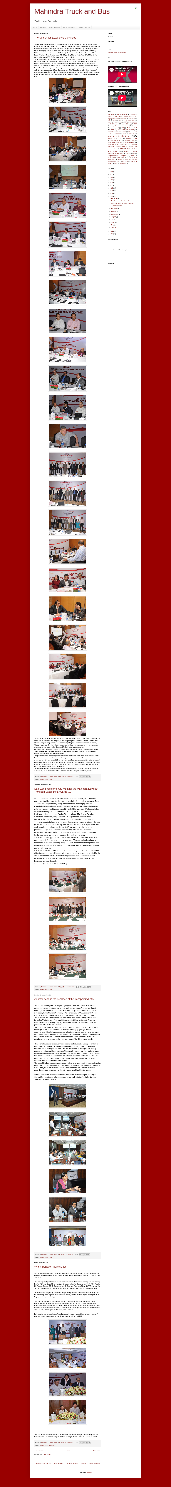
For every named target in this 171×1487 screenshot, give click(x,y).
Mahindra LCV (58, 1463)
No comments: (69, 776)
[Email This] (80, 776)
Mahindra (131, 133)
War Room (123, 163)
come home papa (129, 120)
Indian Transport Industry (125, 130)
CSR (125, 122)
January (114, 228)
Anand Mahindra (122, 114)
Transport (125, 161)
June (113, 222)
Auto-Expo (118, 116)
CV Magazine (133, 122)
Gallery (43, 27)
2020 (111, 174)
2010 (111, 234)
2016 (111, 185)
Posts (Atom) (47, 1454)
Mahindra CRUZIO (131, 138)
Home (34, 27)
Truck (115, 163)
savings (129, 157)
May (112, 225)
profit (132, 155)
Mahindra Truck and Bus (72, 11)
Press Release (54, 27)
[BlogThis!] (83, 776)
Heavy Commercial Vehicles (119, 126)
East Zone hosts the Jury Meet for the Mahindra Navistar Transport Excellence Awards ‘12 (65, 790)
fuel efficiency (126, 124)
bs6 (109, 120)
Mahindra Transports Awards (90, 1463)
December (114, 198)
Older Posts (96, 1451)
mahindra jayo (129, 140)
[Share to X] (85, 776)
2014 (111, 191)
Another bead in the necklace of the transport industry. (64, 999)
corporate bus (118, 122)
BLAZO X (124, 118)
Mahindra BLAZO (114, 138)
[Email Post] (76, 776)
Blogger (89, 1472)
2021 (111, 172)
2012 (111, 196)
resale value (111, 157)
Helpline (134, 126)
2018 (111, 180)
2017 (111, 182)
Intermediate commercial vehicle (117, 131)
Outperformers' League (117, 155)
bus (120, 120)
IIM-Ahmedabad (132, 128)
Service (119, 159)
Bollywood (132, 118)
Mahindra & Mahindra (46, 779)
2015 (111, 188)
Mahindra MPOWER (114, 142)
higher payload (114, 128)
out (134, 153)
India (112, 130)
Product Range (84, 27)
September (115, 214)
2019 (111, 177)
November (114, 209)
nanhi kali (128, 153)
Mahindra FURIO (116, 140)
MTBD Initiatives (69, 27)
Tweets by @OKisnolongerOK (117, 53)
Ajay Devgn (111, 114)
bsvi (114, 120)
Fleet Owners (114, 124)
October (114, 211)
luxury (124, 133)
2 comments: (70, 1254)
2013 (111, 193)
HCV (135, 124)
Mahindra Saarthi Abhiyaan (117, 144)
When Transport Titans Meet (50, 1266)
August (113, 217)
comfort (110, 122)
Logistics (117, 133)
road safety (120, 157)
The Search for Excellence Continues (55, 37)
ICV (122, 128)
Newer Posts (39, 1451)
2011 (111, 231)
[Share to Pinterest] (89, 776)
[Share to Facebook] (87, 776)
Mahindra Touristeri (72, 1463)
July (112, 219)
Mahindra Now (129, 142)
